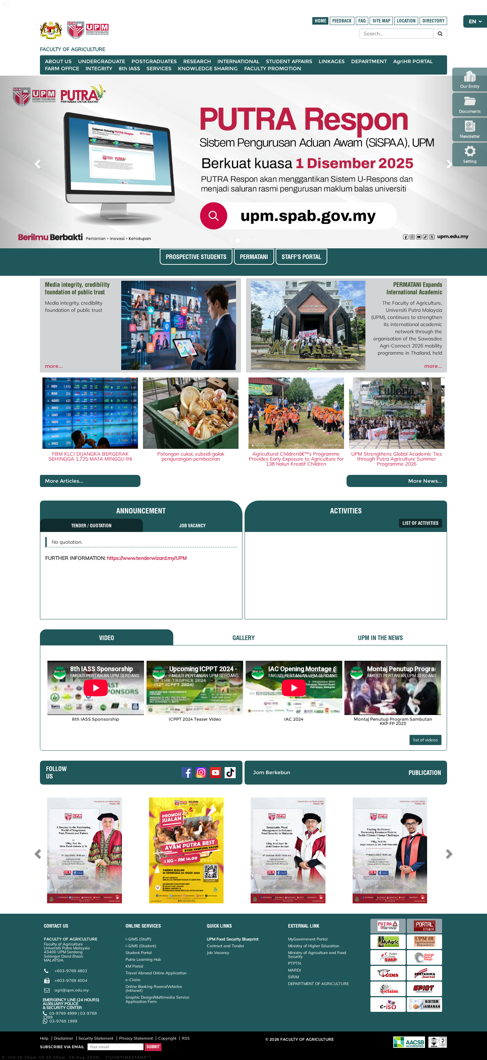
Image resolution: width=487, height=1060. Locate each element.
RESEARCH (197, 61)
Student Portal (138, 952)
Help (44, 1038)
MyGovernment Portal (308, 939)
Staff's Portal (301, 256)
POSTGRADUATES (154, 61)
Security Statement (95, 1038)
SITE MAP (381, 21)
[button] (36, 162)
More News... (425, 481)
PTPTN (294, 963)
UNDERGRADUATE (101, 61)
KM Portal (134, 966)
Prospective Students (196, 256)
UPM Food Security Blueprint (232, 939)
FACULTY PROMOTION (272, 68)
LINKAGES (332, 61)
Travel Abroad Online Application (155, 972)
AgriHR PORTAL (413, 61)
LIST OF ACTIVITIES (421, 523)
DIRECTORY (433, 21)
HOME (320, 21)
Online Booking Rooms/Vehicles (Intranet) (153, 988)
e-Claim (132, 979)
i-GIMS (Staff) (138, 939)
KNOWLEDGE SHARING (208, 68)
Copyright (167, 1038)
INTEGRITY (99, 68)
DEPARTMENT (369, 61)
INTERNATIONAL (238, 61)
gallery (243, 637)
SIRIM (293, 976)
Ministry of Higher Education (313, 945)
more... (54, 366)
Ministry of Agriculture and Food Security (317, 954)
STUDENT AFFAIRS (289, 61)
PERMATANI (254, 256)
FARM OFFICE (62, 68)
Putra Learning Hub (143, 959)
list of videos (425, 739)
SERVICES (159, 68)
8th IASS (129, 68)
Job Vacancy (218, 952)
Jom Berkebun (271, 772)
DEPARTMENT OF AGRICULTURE (318, 983)
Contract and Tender (225, 945)
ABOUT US (58, 61)
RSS (186, 1038)
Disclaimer (63, 1038)
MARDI (294, 970)
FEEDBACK (342, 21)
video (106, 637)
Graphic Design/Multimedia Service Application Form (157, 999)
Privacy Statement (136, 1038)
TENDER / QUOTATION (91, 525)
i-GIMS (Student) (141, 945)
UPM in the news (380, 637)
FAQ (362, 21)
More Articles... (64, 481)
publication (425, 772)
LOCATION (406, 21)
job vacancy (192, 525)
